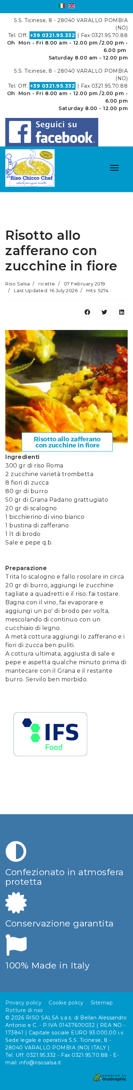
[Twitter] (105, 312)
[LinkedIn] (122, 312)
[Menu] (114, 168)
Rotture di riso (24, 1010)
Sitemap (102, 1002)
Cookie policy (66, 1002)
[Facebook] (87, 312)
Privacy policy (23, 1002)
